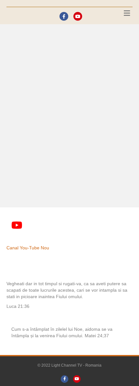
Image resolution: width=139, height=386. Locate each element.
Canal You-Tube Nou (27, 247)
